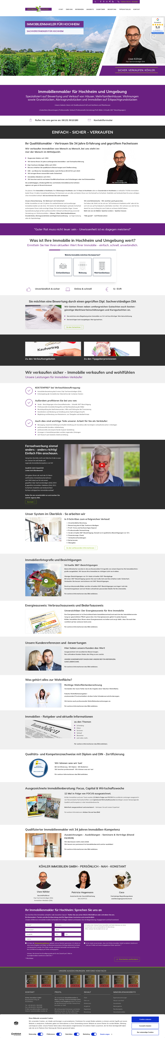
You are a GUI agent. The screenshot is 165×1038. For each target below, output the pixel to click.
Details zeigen (105, 1034)
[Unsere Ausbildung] (43, 845)
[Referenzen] (43, 806)
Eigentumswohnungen (120, 997)
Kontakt (136, 9)
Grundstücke (117, 1003)
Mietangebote (117, 1006)
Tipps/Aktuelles (125, 9)
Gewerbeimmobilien (119, 1012)
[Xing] (110, 1)
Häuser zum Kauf (118, 1000)
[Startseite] (38, 9)
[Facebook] (101, 1)
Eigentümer (100, 9)
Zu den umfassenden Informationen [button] (80, 548)
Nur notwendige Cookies (145, 1032)
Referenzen (79, 9)
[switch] (59, 1034)
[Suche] (95, 1)
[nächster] (137, 981)
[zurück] (27, 981)
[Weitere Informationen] (43, 579)
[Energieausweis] (43, 621)
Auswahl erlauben (145, 1026)
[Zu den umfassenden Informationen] (43, 529)
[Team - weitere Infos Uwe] (43, 879)
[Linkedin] (113, 1)
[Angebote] (53, 349)
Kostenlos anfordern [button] (128, 959)
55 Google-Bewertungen (158, 30)
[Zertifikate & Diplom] (38, 768)
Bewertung (112, 9)
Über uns (69, 9)
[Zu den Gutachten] (43, 317)
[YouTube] (107, 1)
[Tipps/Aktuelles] (48, 729)
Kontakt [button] (30, 502)
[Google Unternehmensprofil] (104, 1)
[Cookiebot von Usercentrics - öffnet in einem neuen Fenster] (16, 1034)
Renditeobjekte (118, 1009)
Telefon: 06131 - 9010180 (129, 2)
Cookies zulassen (145, 1019)
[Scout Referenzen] (43, 658)
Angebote (90, 9)
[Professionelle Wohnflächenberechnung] (43, 695)
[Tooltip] (163, 33)
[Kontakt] (89, 121)
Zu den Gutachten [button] (73, 327)
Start (61, 9)
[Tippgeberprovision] (112, 349)
